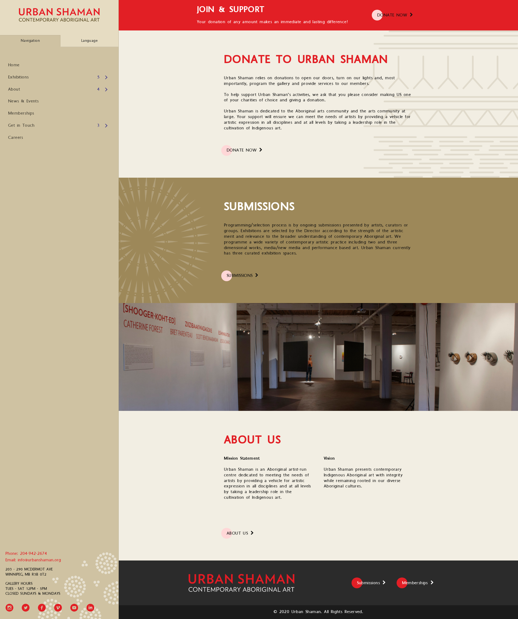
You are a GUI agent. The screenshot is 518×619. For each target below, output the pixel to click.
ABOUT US (237, 533)
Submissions (368, 583)
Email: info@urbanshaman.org (33, 560)
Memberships (21, 113)
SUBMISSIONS (240, 275)
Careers (15, 137)
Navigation (30, 41)
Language (89, 41)
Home (14, 65)
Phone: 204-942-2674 (26, 554)
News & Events (23, 101)
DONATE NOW (392, 15)
